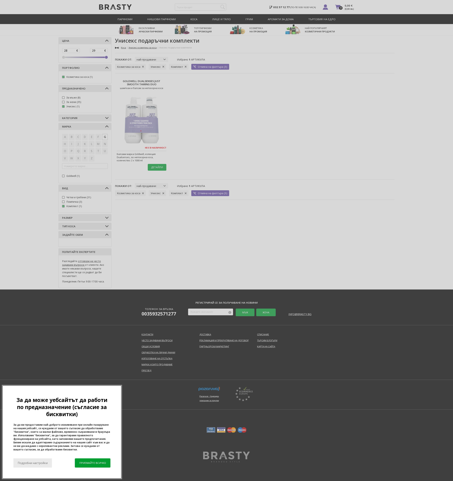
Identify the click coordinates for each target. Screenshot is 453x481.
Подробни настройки (33, 463)
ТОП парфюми (203, 30)
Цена (65, 40)
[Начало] (117, 48)
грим (249, 19)
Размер (67, 217)
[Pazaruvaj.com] (209, 390)
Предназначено (73, 88)
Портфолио (71, 67)
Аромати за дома (281, 19)
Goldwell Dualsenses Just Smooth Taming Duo (141, 82)
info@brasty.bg (299, 314)
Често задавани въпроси (157, 340)
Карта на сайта (266, 346)
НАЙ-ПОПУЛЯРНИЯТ (320, 30)
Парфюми (124, 19)
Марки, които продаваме (157, 364)
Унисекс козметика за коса (142, 47)
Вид (65, 188)
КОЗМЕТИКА (258, 30)
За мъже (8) (73, 97)
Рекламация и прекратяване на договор (224, 340)
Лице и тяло (221, 19)
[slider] (63, 57)
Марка (66, 126)
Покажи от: (123, 59)
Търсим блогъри (267, 340)
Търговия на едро (322, 19)
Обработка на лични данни (158, 352)
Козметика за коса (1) (79, 77)
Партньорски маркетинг (214, 346)
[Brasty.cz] (226, 461)
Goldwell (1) (73, 176)
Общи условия (151, 346)
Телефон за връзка (159, 311)
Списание (263, 334)
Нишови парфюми (161, 19)
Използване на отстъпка (157, 358)
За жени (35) (73, 102)
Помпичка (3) (74, 201)
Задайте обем (72, 234)
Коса (193, 19)
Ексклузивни (151, 30)
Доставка (205, 334)
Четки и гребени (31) (78, 197)
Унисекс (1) (73, 106)
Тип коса (68, 226)
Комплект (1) (74, 206)
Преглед (146, 370)
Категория (69, 118)
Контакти (147, 334)
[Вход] (325, 7)
